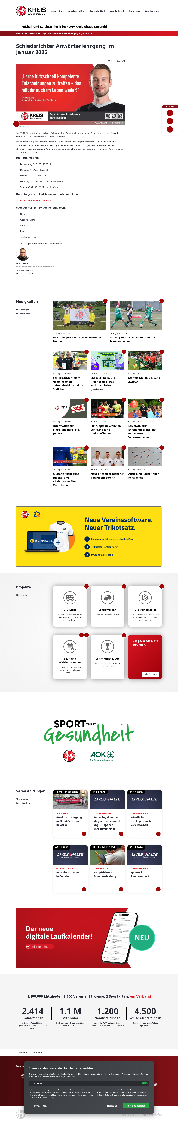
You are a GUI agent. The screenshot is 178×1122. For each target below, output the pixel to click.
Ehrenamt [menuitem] (134, 10)
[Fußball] (170, 113)
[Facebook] (18, 61)
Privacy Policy (40, 1105)
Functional (37, 1083)
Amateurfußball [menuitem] (76, 10)
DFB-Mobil (70, 610)
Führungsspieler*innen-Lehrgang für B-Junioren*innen (106, 429)
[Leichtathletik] (170, 121)
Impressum (23, 1053)
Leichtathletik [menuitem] (117, 10)
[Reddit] (34, 61)
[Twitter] (26, 61)
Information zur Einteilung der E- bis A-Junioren (67, 429)
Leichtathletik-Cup (108, 658)
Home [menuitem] (53, 10)
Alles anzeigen (22, 309)
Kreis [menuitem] (61, 10)
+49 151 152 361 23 (24, 273)
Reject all (112, 1105)
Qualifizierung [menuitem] (152, 10)
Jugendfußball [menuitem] (97, 10)
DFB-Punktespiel (145, 610)
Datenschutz (37, 1053)
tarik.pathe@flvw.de (24, 270)
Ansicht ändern (23, 313)
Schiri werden (107, 610)
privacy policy (48, 1098)
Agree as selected (136, 1105)
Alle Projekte (151, 674)
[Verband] (170, 129)
